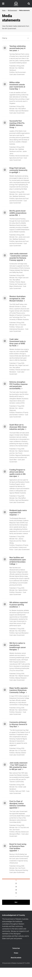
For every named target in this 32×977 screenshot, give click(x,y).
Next (16, 902)
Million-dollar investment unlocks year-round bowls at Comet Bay (17, 85)
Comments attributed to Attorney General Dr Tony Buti (18, 724)
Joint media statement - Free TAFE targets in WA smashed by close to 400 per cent (18, 766)
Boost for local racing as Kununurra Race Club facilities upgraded (17, 847)
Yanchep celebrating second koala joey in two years (17, 48)
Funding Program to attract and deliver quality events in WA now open (17, 473)
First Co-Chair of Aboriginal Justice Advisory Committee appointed (17, 804)
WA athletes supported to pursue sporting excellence (18, 604)
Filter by (4, 38)
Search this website (29, 4)
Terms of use (16, 948)
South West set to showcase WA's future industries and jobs (18, 427)
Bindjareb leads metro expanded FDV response (18, 512)
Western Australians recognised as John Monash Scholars (17, 298)
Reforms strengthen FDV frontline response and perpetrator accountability (18, 385)
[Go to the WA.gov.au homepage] (16, 4)
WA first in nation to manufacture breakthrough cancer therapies (17, 646)
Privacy (16, 953)
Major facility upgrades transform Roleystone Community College (18, 690)
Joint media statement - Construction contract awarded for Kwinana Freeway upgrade (18, 257)
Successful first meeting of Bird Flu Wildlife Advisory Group (16, 124)
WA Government (12, 10)
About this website (16, 958)
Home (4, 10)
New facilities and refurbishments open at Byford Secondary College (17, 561)
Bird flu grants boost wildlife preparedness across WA (17, 213)
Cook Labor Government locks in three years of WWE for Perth (17, 342)
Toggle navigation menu (3, 4)
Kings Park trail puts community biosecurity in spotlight (18, 170)
